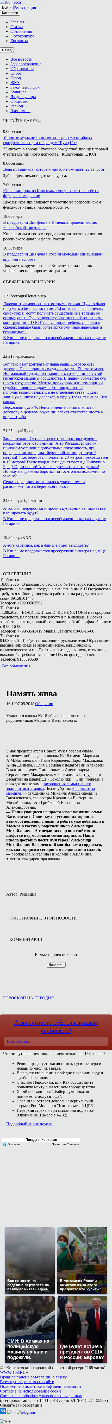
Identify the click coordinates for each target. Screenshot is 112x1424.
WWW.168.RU (13, 1372)
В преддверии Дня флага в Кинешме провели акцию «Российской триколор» (50, 225)
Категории (10, 13)
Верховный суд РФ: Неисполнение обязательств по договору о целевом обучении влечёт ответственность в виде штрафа (53, 412)
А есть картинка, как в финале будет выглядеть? (46, 545)
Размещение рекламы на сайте (27, 1382)
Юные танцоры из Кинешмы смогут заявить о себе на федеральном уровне (51, 193)
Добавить (56, 965)
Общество (44, 703)
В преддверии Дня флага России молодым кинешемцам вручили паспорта (53, 256)
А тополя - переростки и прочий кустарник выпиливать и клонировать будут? (55, 510)
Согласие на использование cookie (30, 1391)
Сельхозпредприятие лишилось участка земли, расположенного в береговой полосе (44, 484)
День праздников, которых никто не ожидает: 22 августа (53, 169)
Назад (7, 50)
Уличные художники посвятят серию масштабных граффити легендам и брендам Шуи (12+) (47, 140)
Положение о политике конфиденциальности (40, 1386)
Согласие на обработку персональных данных (41, 1396)
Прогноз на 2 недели (65, 1144)
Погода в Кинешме (41, 1140)
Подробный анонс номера (29, 1124)
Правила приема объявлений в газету (33, 1377)
